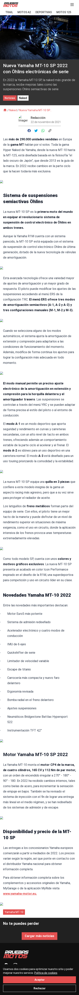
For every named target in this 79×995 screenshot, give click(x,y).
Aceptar (40, 979)
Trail (9, 12)
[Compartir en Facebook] (29, 131)
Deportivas (43, 12)
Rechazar (40, 988)
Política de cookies (45, 972)
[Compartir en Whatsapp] (43, 131)
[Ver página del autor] (24, 119)
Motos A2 (24, 12)
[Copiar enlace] (50, 131)
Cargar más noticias (39, 936)
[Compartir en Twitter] (36, 131)
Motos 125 (63, 12)
